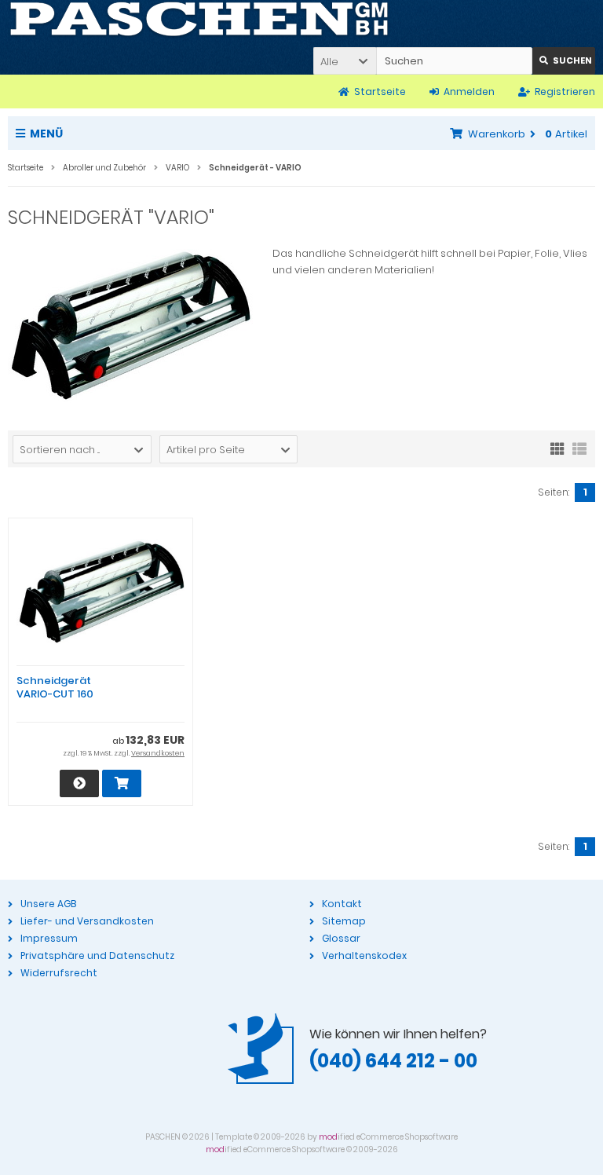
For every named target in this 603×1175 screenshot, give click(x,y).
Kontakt (342, 903)
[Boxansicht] (557, 447)
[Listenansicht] (579, 447)
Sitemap (344, 921)
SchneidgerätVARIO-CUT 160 (54, 687)
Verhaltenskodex (364, 955)
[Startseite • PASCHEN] (199, 19)
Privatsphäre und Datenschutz (97, 955)
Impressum (49, 938)
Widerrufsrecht (58, 972)
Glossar (341, 938)
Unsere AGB (48, 903)
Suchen (563, 61)
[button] (344, 61)
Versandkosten (158, 753)
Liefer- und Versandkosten (87, 921)
